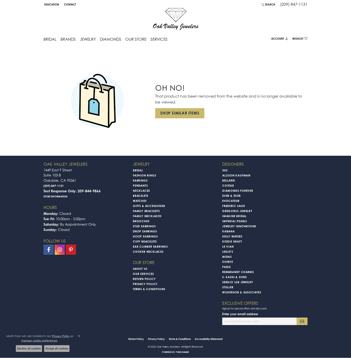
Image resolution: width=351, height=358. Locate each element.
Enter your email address (240, 314)
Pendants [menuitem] (140, 185)
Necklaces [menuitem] (141, 190)
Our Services (143, 273)
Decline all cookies (29, 348)
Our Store (135, 39)
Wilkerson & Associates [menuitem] (241, 292)
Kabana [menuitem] (228, 231)
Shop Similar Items (179, 113)
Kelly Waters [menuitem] (232, 236)
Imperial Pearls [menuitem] (234, 221)
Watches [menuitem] (140, 200)
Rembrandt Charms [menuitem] (238, 272)
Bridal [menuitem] (138, 170)
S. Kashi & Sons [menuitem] (234, 277)
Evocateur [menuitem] (230, 200)
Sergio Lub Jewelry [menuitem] (237, 282)
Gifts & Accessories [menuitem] (149, 206)
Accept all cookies (56, 348)
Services (159, 39)
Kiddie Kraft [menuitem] (232, 241)
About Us (140, 268)
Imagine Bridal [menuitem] (234, 216)
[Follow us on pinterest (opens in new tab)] (71, 250)
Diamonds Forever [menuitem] (237, 190)
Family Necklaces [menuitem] (147, 216)
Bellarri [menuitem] (228, 180)
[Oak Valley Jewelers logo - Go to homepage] (175, 19)
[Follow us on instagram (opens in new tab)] (60, 250)
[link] (69, 4)
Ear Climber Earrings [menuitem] (150, 246)
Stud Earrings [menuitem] (144, 226)
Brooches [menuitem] (141, 221)
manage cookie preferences (39, 340)
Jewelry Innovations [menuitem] (239, 226)
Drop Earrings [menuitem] (145, 231)
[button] (51, 4)
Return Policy (144, 279)
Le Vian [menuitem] (228, 246)
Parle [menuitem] (226, 267)
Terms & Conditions (149, 289)
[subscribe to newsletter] (302, 321)
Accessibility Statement (209, 339)
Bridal (49, 39)
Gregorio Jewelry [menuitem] (237, 211)
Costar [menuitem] (228, 185)
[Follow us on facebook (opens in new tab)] (48, 250)
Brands (68, 39)
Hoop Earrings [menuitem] (145, 236)
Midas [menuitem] (227, 256)
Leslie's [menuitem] (227, 251)
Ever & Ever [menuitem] (231, 195)
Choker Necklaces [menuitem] (148, 251)
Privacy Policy (145, 284)
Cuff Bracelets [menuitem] (145, 241)
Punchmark (182, 352)
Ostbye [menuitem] (227, 261)
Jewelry (88, 39)
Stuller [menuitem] (227, 287)
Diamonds (110, 39)
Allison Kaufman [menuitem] (236, 175)
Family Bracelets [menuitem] (146, 211)
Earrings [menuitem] (140, 180)
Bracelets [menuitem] (140, 195)
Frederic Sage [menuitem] (233, 206)
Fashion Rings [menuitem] (144, 175)
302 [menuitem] (225, 170)
